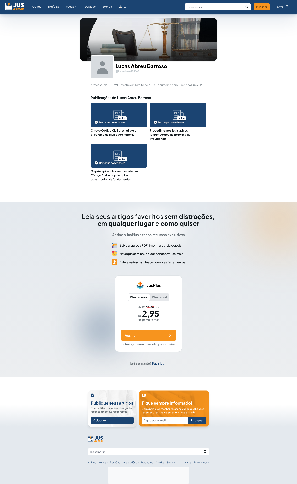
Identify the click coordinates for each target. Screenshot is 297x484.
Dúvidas (90, 6)
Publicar (261, 7)
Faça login (159, 363)
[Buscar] (247, 7)
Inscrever (197, 420)
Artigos (36, 6)
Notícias (53, 6)
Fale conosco (201, 462)
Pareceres (147, 462)
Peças (70, 6)
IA (124, 7)
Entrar (279, 7)
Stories (107, 6)
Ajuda (188, 462)
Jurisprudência (131, 462)
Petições (115, 462)
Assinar (131, 335)
